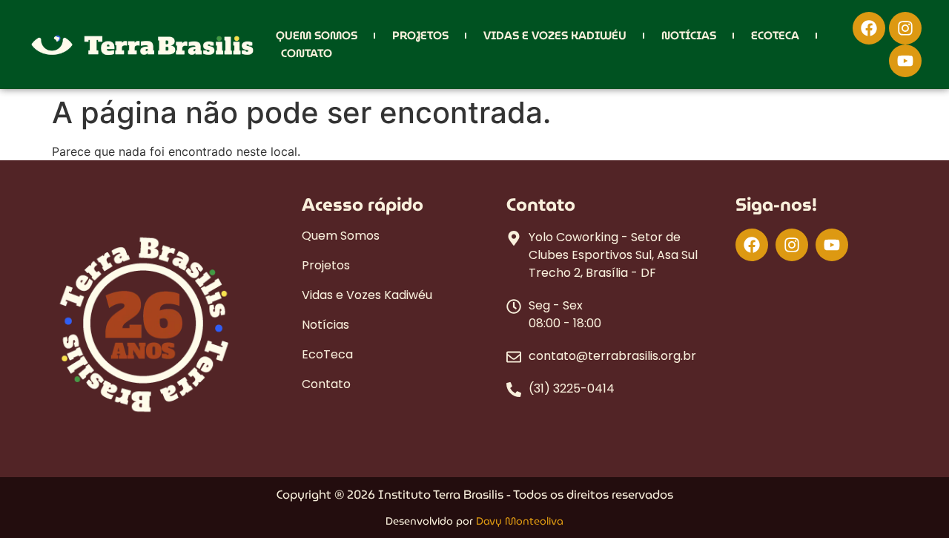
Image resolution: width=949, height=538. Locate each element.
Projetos (420, 36)
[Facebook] (869, 28)
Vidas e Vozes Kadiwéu (554, 36)
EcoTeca (775, 36)
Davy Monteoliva (519, 521)
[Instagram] (905, 28)
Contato (306, 53)
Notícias (688, 36)
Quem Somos (316, 36)
